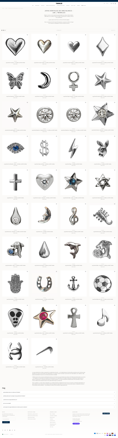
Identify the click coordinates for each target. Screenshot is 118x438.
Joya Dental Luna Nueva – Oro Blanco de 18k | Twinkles (44, 96)
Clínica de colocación (60, 5)
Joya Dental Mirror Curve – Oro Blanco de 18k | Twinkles (15, 366)
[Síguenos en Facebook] (2, 430)
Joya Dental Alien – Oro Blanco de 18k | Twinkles (15, 333)
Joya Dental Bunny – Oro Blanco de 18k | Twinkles (102, 164)
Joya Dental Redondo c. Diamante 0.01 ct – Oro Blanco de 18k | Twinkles (73, 130)
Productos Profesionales (50, 5)
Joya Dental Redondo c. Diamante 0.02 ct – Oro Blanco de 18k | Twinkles (44, 130)
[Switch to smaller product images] (3, 30)
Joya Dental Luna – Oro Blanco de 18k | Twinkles (44, 231)
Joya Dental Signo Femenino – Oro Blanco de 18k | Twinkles (73, 96)
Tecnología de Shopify (58, 434)
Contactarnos (52, 420)
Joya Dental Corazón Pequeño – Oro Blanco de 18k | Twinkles (73, 62)
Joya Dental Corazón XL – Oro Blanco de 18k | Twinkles (15, 62)
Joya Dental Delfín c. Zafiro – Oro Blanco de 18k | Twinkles (15, 265)
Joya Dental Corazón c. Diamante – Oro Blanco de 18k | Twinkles (44, 197)
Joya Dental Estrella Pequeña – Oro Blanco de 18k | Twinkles (15, 130)
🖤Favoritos (84, 5)
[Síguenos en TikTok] (12, 430)
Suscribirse (6, 422)
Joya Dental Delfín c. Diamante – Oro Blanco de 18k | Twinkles (102, 265)
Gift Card (51, 426)
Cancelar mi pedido (53, 415)
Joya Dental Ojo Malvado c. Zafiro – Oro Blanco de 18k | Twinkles (15, 164)
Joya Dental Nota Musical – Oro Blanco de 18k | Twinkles (103, 333)
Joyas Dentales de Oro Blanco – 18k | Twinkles (15, 8)
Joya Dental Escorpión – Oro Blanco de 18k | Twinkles (102, 231)
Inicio (3, 8)
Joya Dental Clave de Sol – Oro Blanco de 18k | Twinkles (73, 231)
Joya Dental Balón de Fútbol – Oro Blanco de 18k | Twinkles (102, 299)
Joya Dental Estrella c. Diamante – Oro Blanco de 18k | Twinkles (103, 130)
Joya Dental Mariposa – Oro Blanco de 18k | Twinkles (15, 96)
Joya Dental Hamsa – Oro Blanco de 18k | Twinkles (15, 299)
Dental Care (73, 5)
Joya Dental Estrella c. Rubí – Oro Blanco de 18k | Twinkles (44, 333)
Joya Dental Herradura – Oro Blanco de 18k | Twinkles (44, 299)
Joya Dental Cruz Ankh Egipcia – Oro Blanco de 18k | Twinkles (73, 333)
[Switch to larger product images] (1, 30)
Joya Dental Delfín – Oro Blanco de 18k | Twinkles (73, 265)
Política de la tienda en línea (33, 415)
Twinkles (15, 61)
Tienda (6, 8)
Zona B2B (67, 5)
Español (107, 3)
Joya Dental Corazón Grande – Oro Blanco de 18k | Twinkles (44, 62)
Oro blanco (37, 5)
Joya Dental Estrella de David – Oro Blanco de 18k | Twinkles (102, 197)
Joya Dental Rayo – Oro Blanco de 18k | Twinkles (73, 164)
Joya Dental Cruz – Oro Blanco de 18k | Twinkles (15, 197)
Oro (32, 5)
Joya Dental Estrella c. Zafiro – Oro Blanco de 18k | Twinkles (73, 197)
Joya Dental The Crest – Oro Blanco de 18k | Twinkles (44, 366)
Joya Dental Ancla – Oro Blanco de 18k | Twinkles (73, 299)
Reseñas (78, 5)
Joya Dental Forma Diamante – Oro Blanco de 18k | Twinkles (102, 62)
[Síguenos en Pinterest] (7, 430)
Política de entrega (31, 417)
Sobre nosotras (52, 422)
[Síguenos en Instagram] (5, 430)
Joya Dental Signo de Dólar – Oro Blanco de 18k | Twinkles (44, 164)
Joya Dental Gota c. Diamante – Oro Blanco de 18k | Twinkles (15, 231)
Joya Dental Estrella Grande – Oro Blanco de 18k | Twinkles (102, 96)
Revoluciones (52, 417)
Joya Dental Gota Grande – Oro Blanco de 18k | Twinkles (44, 265)
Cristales (42, 5)
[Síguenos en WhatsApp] (14, 430)
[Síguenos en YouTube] (9, 430)
